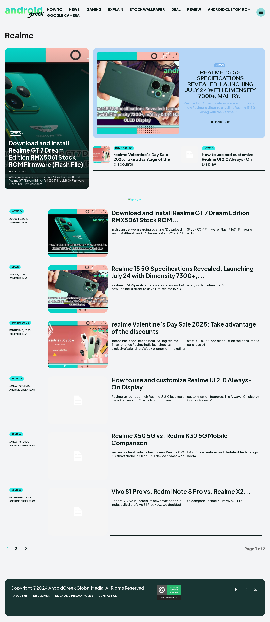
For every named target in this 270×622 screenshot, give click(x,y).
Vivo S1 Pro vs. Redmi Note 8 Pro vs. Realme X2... (181, 491)
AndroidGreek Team (22, 389)
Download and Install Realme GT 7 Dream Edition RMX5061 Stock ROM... (180, 216)
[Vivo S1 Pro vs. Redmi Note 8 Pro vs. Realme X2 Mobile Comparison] (78, 512)
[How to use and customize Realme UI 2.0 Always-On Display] (189, 154)
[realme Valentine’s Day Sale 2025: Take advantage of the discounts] (101, 154)
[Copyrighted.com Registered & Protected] (169, 598)
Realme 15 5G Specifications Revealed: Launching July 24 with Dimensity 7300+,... (182, 272)
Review (16, 434)
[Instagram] (245, 590)
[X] (255, 590)
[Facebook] (236, 590)
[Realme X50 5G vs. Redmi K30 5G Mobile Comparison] (78, 456)
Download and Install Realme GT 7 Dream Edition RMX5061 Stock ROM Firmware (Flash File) (46, 153)
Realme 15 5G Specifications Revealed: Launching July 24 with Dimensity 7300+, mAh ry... (220, 84)
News (220, 65)
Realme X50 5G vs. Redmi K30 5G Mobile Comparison (169, 439)
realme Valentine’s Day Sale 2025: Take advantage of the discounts (142, 159)
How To (15, 133)
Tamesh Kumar (18, 171)
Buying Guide (123, 148)
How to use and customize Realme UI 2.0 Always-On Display (228, 159)
